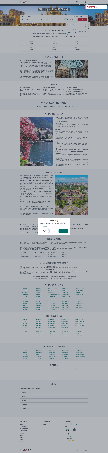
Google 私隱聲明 (43, 226)
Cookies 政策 (42, 224)
